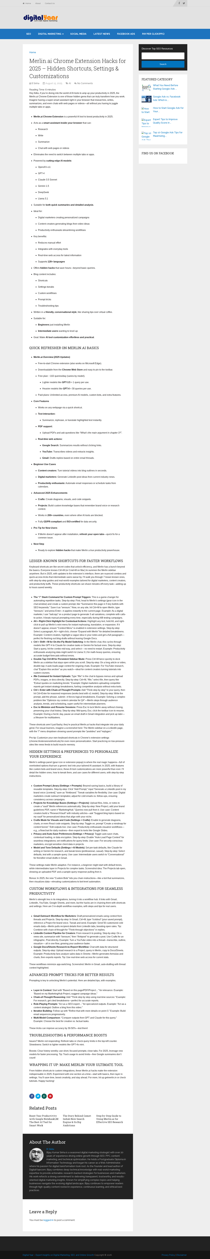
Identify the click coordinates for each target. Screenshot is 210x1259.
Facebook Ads (126, 34)
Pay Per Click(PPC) (153, 34)
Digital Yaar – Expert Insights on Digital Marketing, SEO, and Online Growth (58, 1255)
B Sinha (35, 83)
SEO (28, 34)
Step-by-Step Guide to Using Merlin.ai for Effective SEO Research (109, 1119)
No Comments (85, 83)
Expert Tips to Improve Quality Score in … (165, 121)
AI (70, 83)
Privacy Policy (169, 1255)
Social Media (78, 34)
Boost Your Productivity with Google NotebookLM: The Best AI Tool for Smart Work (44, 1120)
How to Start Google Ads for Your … (168, 110)
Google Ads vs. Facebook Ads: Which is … (166, 98)
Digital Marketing (49, 34)
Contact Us (50, 3)
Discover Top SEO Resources (157, 48)
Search (163, 64)
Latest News (102, 34)
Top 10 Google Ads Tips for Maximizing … (167, 134)
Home (28, 3)
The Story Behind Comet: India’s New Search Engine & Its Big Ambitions (77, 1120)
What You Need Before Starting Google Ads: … (165, 87)
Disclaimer (182, 1255)
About (38, 3)
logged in (48, 1220)
